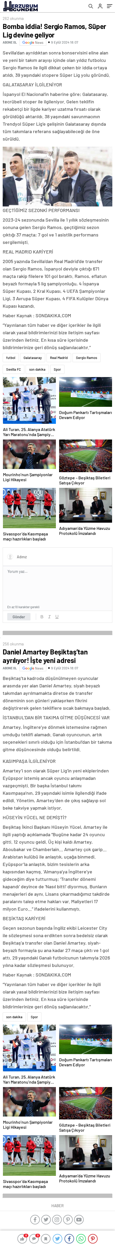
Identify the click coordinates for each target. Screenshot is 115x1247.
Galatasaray (33, 358)
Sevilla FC (13, 369)
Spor (57, 369)
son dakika (37, 369)
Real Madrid (59, 358)
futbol (10, 358)
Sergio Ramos (86, 358)
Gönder (19, 616)
